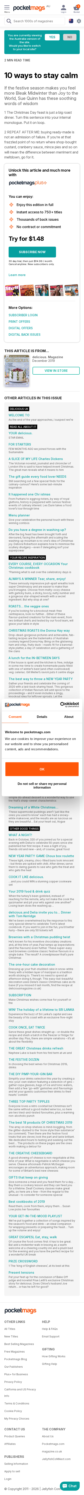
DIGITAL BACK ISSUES (24, 334)
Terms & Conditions (16, 1403)
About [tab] (69, 717)
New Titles (11, 1336)
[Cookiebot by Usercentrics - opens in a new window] (60, 705)
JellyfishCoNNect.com (56, 1459)
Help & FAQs (50, 1328)
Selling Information (16, 1463)
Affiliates (10, 1443)
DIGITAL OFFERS (21, 328)
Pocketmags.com (53, 1443)
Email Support (50, 1336)
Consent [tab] (15, 717)
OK (42, 769)
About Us (48, 1436)
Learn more (17, 275)
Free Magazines (14, 1351)
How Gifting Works (53, 1356)
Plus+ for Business (16, 1374)
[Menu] (6, 8)
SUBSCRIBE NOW (32, 252)
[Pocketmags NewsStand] (28, 8)
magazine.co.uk (52, 1451)
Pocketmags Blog (15, 1359)
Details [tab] (42, 717)
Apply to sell (12, 1471)
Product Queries (14, 1436)
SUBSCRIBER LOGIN (23, 315)
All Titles (9, 1328)
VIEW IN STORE (56, 370)
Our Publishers (13, 1366)
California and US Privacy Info (20, 1393)
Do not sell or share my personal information (42, 785)
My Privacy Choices (16, 1418)
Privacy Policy (13, 1381)
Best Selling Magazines (19, 1344)
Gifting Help (49, 1364)
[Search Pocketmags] (9, 21)
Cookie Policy (13, 1411)
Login (7, 1479)
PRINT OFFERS (19, 321)
